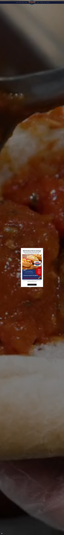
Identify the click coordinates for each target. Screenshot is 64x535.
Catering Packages (32, 284)
